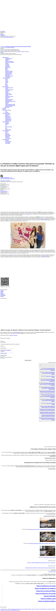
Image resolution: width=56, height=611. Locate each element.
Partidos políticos (8, 129)
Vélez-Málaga (7, 76)
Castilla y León (7, 93)
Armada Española (8, 118)
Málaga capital (7, 67)
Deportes (4, 109)
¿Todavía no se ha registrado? (5, 350)
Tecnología (7, 137)
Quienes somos (21, 609)
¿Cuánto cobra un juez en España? (49, 557)
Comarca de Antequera (9, 61)
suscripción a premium (13, 335)
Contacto (33, 609)
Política (4, 121)
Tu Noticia (22, 51)
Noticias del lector (8, 141)
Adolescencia (2, 294)
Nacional (2, 296)
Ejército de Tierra (8, 120)
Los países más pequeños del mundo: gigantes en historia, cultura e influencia (48, 373)
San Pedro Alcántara (10, 51)
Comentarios (8, 180)
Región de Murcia (8, 100)
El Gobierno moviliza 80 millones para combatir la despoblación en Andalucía (48, 416)
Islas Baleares (7, 90)
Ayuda (11, 609)
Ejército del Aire (8, 119)
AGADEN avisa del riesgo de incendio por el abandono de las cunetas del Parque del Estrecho (47, 419)
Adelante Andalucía (8, 126)
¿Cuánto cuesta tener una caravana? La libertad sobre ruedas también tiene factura (47, 369)
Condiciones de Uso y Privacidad (46, 609)
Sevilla (6, 85)
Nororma (6, 70)
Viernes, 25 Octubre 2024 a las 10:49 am (7, 178)
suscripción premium (16, 332)
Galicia (6, 98)
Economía (4, 108)
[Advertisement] (28, 8)
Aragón (6, 88)
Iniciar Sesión (2, 35)
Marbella (6, 68)
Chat (1, 47)
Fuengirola (7, 64)
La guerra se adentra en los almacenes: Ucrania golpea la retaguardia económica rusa (48, 380)
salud (46, 218)
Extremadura (7, 97)
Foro (4, 47)
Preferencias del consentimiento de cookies (12, 610)
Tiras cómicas (7, 143)
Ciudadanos (7, 122)
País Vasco (7, 102)
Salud (6, 132)
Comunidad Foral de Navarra (10, 101)
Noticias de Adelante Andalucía (47, 601)
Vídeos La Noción (3, 51)
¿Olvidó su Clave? (3, 353)
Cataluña (6, 95)
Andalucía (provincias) (9, 87)
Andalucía (4, 77)
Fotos (16, 51)
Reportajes (7, 140)
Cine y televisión (8, 138)
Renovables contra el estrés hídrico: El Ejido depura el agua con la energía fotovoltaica (47, 391)
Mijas (6, 69)
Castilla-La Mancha (8, 94)
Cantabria (7, 92)
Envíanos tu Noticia (27, 609)
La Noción (2, 46)
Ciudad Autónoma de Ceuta (10, 104)
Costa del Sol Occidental (9, 62)
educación (42, 218)
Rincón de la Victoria (9, 71)
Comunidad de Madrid (9, 99)
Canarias (6, 91)
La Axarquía (7, 66)
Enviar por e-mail (3, 190)
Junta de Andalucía (46, 255)
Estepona (6, 63)
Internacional (7, 107)
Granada (6, 81)
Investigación (7, 134)
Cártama (6, 60)
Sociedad (4, 130)
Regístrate (2, 34)
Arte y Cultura (5, 110)
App (6, 47)
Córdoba (6, 80)
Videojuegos (7, 136)
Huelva (6, 82)
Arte (6, 111)
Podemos (6, 123)
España (4, 86)
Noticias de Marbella (50, 596)
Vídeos (19, 51)
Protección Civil (8, 114)
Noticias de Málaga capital (48, 598)
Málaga (4, 57)
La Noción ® (2, 609)
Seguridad (4, 113)
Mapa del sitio (15, 609)
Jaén (6, 83)
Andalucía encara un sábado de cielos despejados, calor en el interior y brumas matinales (48, 388)
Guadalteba (7, 65)
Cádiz (6, 79)
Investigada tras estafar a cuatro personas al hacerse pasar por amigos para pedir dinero (47, 413)
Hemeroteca (27, 51)
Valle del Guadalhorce (9, 75)
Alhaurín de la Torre (8, 58)
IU (5, 125)
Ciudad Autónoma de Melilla (10, 105)
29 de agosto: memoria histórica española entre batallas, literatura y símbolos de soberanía (47, 384)
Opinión (4, 139)
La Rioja (6, 103)
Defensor (2, 290)
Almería (6, 78)
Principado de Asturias (9, 89)
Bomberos (7, 115)
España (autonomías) (8, 106)
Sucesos (6, 131)
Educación (7, 133)
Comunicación (2, 295)
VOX (6, 124)
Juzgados (2, 293)
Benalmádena (7, 59)
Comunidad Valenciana (9, 96)
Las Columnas (7, 142)
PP (5, 127)
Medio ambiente (8, 135)
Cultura (6, 112)
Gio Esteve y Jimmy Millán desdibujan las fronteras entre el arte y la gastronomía (47, 394)
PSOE (6, 128)
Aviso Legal (37, 609)
